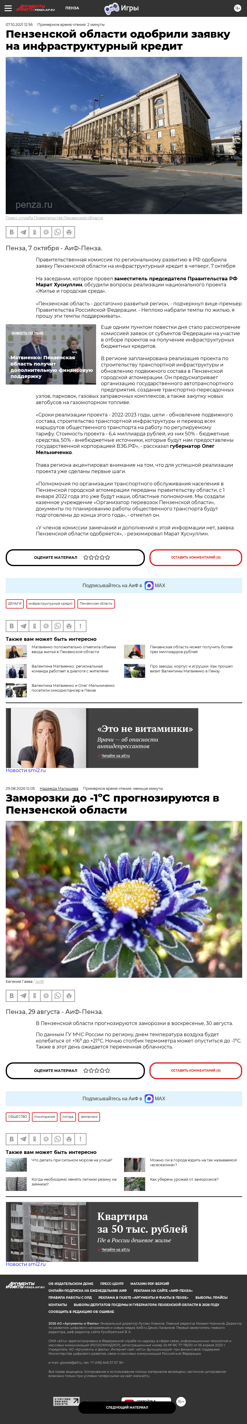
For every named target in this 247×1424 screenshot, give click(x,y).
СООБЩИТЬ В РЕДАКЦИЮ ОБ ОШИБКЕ (81, 1312)
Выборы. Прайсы (211, 1298)
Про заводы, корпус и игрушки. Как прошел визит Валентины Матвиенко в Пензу (191, 668)
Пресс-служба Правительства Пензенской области (54, 218)
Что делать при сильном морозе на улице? (72, 1160)
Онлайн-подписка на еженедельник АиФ (87, 1291)
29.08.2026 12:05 (20, 788)
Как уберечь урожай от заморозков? (184, 1179)
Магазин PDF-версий (149, 1284)
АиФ (40, 981)
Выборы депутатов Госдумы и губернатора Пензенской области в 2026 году (146, 1305)
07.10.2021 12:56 (19, 24)
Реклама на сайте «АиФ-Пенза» (163, 1291)
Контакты (57, 1305)
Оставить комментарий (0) (196, 557)
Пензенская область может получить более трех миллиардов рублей (191, 649)
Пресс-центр (112, 1284)
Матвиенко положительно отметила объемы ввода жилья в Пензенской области (74, 649)
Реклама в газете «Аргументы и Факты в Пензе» (143, 1298)
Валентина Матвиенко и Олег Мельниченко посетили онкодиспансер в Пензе (73, 688)
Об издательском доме (70, 1284)
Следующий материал (127, 1408)
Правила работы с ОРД (70, 1298)
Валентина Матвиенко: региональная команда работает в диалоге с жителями (70, 668)
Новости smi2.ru (26, 770)
